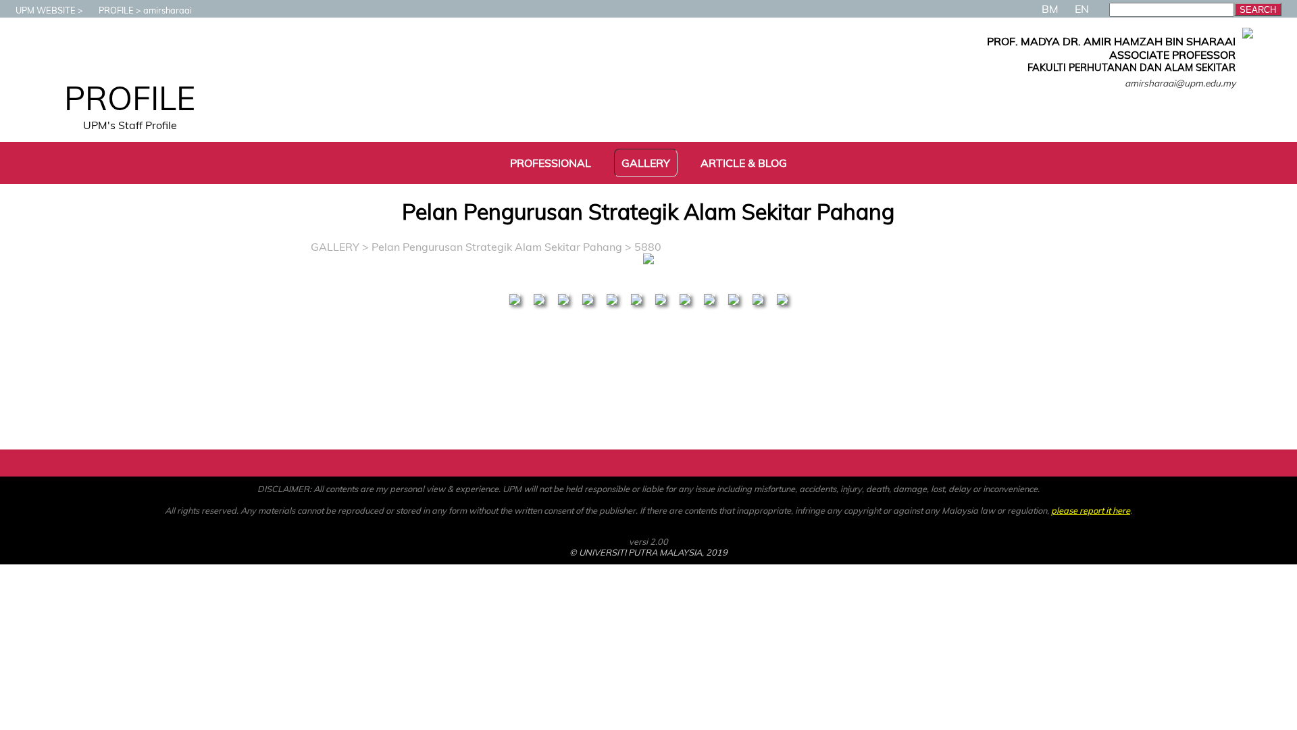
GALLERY (335, 246)
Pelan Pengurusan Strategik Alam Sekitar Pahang (497, 246)
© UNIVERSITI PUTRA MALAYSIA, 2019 (648, 552)
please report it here (1090, 510)
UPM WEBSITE (46, 10)
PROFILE (116, 10)
